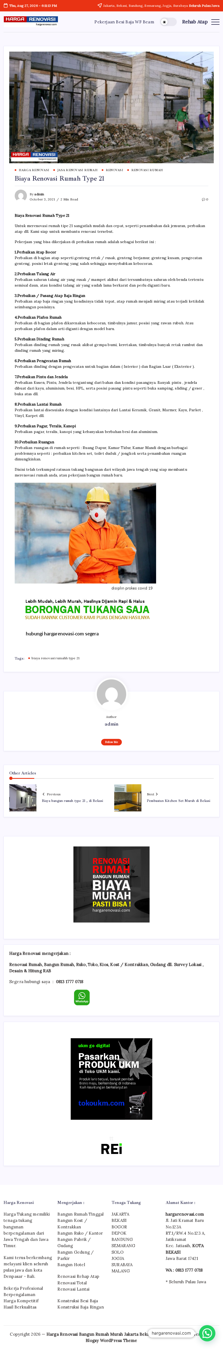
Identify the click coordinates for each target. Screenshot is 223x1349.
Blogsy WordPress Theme (111, 1340)
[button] (168, 22)
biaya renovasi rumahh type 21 (55, 658)
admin (39, 194)
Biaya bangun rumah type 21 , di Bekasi (72, 801)
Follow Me (111, 742)
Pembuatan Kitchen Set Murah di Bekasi (178, 801)
